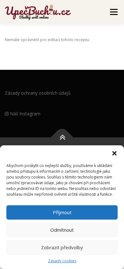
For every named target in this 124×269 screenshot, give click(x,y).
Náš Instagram (24, 114)
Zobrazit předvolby (62, 247)
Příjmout (62, 212)
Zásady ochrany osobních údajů (38, 93)
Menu (113, 12)
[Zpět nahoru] (62, 137)
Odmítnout (62, 230)
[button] (114, 153)
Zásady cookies (62, 261)
